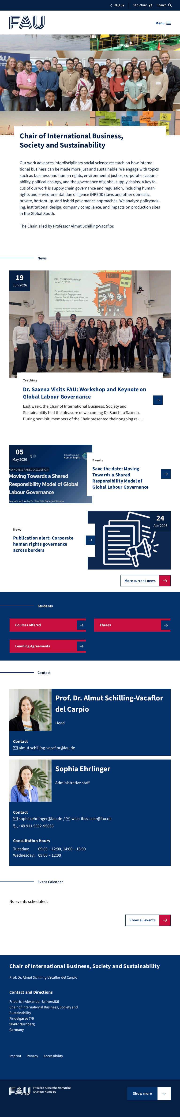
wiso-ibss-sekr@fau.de (91, 819)
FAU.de (119, 5)
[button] (47, 625)
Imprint (15, 1056)
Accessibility (53, 1056)
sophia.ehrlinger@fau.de (40, 819)
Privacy (32, 1056)
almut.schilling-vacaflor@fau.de (47, 748)
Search (161, 5)
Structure (140, 5)
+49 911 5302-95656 (36, 826)
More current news (140, 580)
